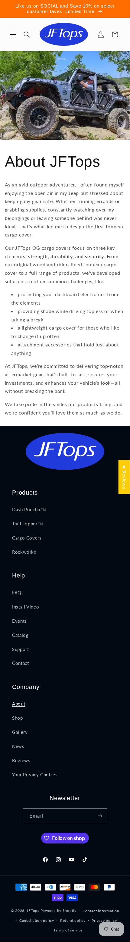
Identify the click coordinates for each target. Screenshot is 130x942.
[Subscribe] (100, 815)
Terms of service (68, 930)
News (18, 746)
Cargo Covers (27, 537)
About (18, 703)
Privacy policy (104, 920)
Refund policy (73, 920)
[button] (13, 34)
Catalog (20, 635)
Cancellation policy (36, 920)
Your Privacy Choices (35, 774)
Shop (17, 718)
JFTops (33, 910)
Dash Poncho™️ (29, 509)
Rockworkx (24, 552)
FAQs (18, 592)
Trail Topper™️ (27, 523)
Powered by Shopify (58, 910)
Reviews (21, 760)
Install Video (25, 606)
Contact (20, 663)
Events (19, 621)
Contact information (101, 911)
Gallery (20, 732)
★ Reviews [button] (124, 477)
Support (20, 649)
